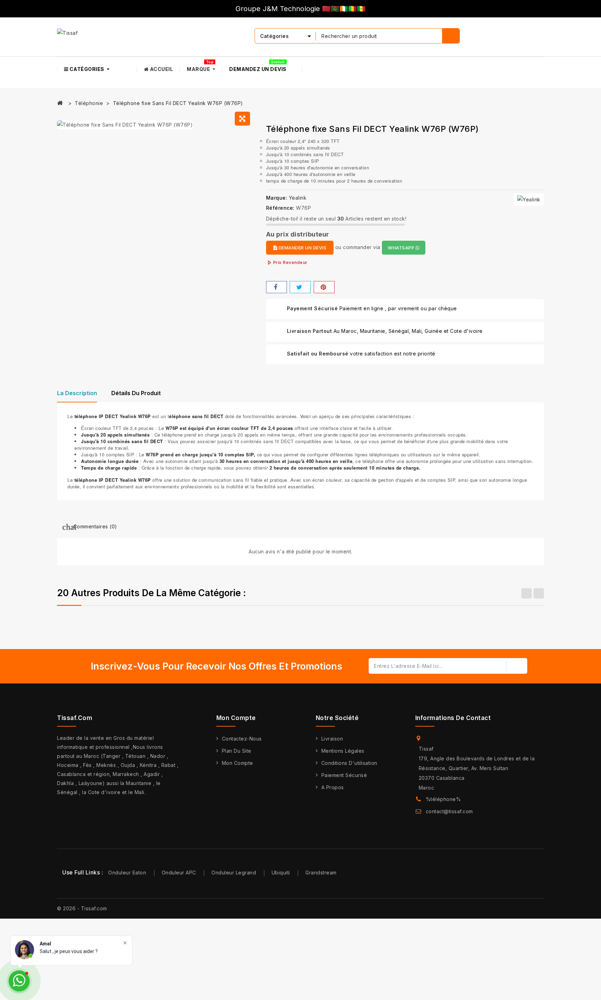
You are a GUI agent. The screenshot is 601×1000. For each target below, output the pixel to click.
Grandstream (321, 872)
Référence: (280, 208)
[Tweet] (300, 287)
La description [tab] (77, 393)
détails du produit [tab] (136, 393)
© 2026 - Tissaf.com (82, 908)
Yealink (298, 198)
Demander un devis (301, 247)
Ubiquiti (281, 872)
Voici (305, 416)
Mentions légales (342, 751)
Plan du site (236, 751)
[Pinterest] (324, 287)
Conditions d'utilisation (349, 763)
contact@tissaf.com (449, 811)
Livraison (332, 739)
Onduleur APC (179, 872)
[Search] (450, 36)
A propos (332, 787)
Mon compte (237, 763)
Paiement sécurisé (344, 775)
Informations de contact (453, 717)
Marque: (277, 198)
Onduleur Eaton (127, 872)
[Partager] (276, 287)
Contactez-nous (242, 739)
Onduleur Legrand (233, 872)
